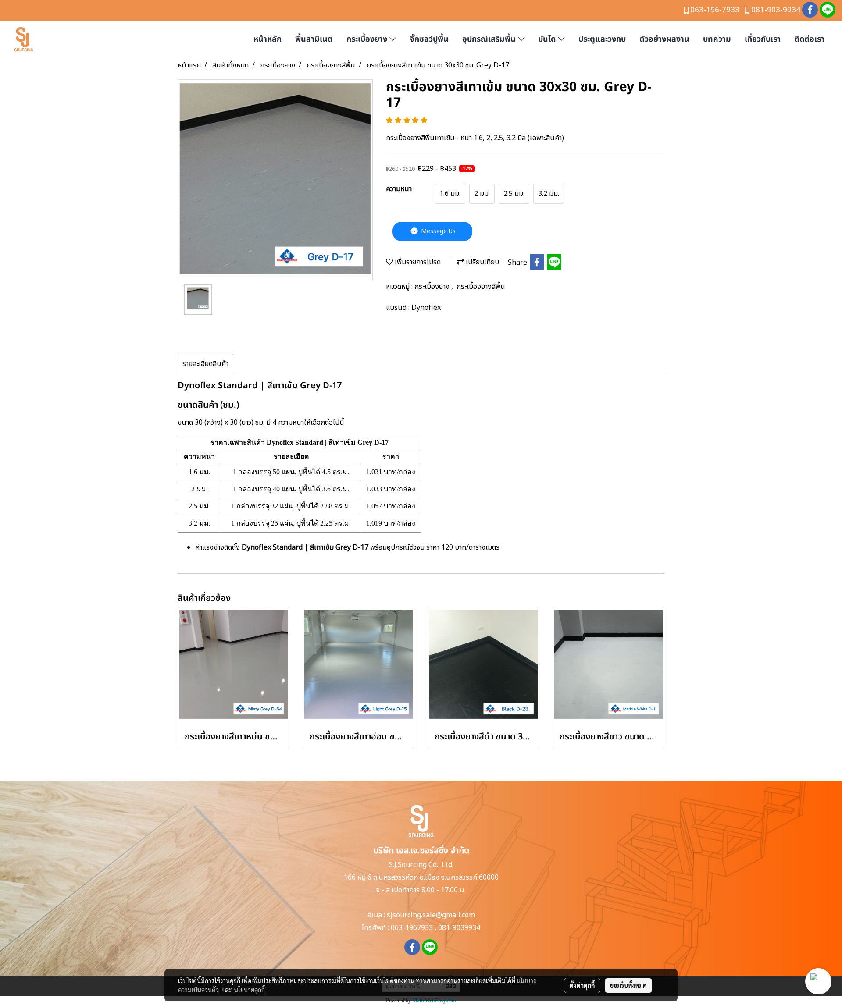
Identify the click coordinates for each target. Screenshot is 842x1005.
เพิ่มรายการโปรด (417, 262)
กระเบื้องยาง (367, 39)
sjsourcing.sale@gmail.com (431, 915)
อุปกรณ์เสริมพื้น (490, 39)
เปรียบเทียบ (481, 262)
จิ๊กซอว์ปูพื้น (429, 39)
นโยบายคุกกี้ (249, 990)
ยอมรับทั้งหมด (628, 985)
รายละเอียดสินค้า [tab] (205, 364)
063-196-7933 (714, 10)
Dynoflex (426, 307)
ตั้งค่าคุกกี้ (582, 985)
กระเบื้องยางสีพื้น (481, 286)
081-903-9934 (775, 10)
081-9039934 (459, 928)
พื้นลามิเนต (314, 39)
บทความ (717, 39)
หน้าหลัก (267, 39)
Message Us (437, 231)
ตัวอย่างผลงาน (664, 39)
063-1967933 (412, 928)
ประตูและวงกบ (602, 39)
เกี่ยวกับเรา (763, 39)
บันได (548, 39)
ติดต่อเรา (809, 39)
